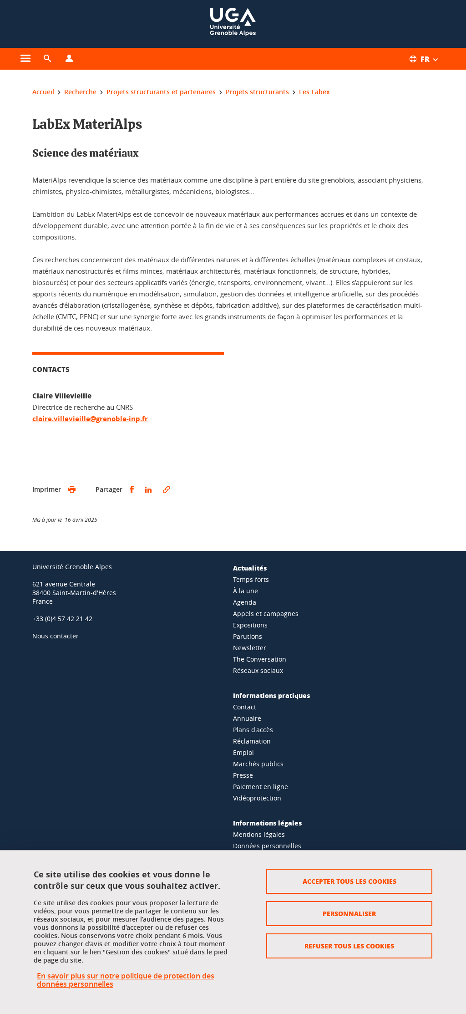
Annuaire (247, 718)
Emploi (243, 752)
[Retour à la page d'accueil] (233, 24)
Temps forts (251, 579)
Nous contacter (55, 636)
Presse (243, 775)
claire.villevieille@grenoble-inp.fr (90, 418)
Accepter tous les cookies (349, 881)
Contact (244, 707)
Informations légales (267, 822)
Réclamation (252, 741)
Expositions (250, 625)
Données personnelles (267, 845)
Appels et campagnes (266, 613)
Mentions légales (259, 834)
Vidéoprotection (257, 798)
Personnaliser (349, 913)
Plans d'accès (253, 729)
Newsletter (249, 647)
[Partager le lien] (166, 490)
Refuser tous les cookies (349, 945)
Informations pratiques (271, 695)
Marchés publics (258, 763)
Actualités (250, 567)
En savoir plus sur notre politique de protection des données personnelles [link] (125, 980)
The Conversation (259, 659)
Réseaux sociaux (258, 670)
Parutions (247, 636)
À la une (245, 590)
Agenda (244, 602)
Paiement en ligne (260, 786)
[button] (47, 59)
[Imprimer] (71, 490)
